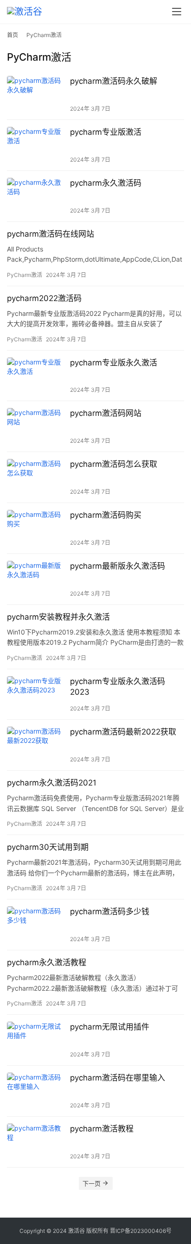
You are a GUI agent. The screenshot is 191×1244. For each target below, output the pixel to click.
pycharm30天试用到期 (48, 847)
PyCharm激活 (24, 274)
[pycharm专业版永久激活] (36, 376)
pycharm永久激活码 (105, 183)
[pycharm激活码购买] (36, 528)
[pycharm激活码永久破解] (36, 94)
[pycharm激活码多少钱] (36, 924)
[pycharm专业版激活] (36, 145)
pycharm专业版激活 (105, 132)
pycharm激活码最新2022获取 (123, 731)
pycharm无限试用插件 (109, 1026)
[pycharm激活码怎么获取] (36, 477)
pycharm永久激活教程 (46, 962)
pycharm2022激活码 (44, 298)
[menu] (176, 11)
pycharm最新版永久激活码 (117, 566)
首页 (12, 34)
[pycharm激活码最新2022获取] (36, 745)
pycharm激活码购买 (105, 515)
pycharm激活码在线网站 (50, 234)
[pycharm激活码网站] (36, 426)
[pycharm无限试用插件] (36, 1040)
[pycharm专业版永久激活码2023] (36, 694)
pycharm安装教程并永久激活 (58, 617)
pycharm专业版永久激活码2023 (117, 687)
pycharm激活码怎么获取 (113, 464)
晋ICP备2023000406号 (141, 1230)
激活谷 (76, 1230)
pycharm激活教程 (102, 1128)
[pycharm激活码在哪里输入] (36, 1091)
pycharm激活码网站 (105, 413)
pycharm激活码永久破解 (113, 81)
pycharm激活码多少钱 (109, 911)
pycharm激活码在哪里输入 (117, 1077)
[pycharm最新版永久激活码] (36, 579)
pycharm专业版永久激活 (113, 362)
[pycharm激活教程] (36, 1142)
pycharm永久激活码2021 (51, 782)
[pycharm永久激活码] (36, 196)
